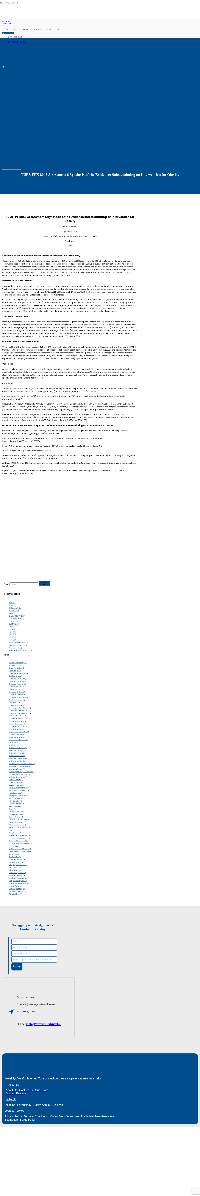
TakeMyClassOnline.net (9, 3)
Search (6, 584)
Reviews (48, 29)
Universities (37, 29)
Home (6, 29)
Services (15, 29)
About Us (26, 29)
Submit (17, 966)
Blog (57, 29)
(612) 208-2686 (16, 41)
